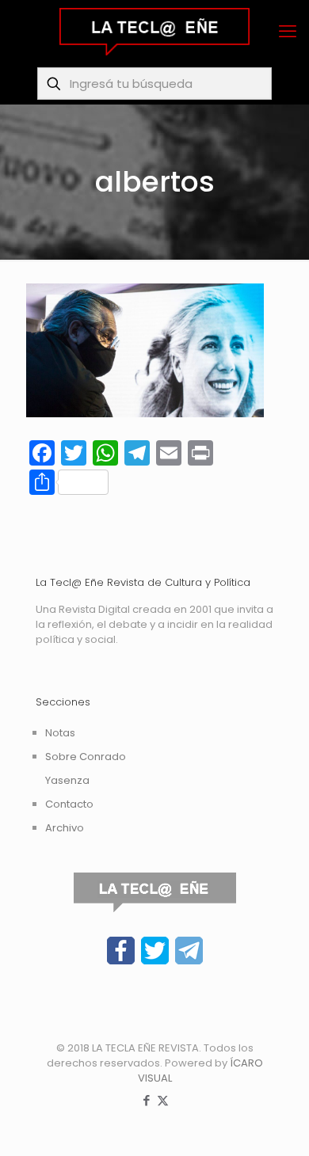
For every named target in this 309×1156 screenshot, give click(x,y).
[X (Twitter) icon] (163, 1100)
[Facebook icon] (146, 1100)
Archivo (64, 827)
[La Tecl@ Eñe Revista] (154, 31)
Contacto (69, 804)
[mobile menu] (287, 31)
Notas (60, 732)
